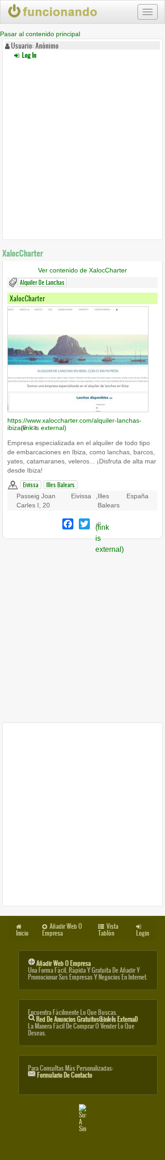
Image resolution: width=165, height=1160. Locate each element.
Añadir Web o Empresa (62, 929)
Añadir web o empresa (63, 963)
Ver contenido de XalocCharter (82, 270)
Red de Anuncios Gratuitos (87, 1019)
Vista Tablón (108, 929)
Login (142, 933)
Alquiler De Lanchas (42, 282)
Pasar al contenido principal (40, 34)
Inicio (22, 933)
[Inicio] (53, 10)
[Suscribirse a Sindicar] (82, 1118)
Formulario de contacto (64, 1075)
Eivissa (30, 485)
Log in (28, 55)
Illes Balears (60, 485)
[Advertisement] (82, 147)
